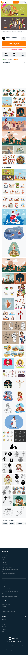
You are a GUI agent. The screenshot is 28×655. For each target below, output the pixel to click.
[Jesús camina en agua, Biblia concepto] (13, 285)
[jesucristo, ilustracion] (13, 144)
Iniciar (21, 2)
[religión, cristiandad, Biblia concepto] (13, 301)
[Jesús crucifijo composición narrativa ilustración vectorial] (7, 102)
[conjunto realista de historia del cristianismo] (13, 488)
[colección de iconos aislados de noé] (8, 189)
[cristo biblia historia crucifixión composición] (8, 330)
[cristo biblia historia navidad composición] (7, 133)
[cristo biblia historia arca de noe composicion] (13, 159)
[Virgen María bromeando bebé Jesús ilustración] (5, 439)
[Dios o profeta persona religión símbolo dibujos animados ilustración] (8, 510)
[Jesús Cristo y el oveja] (8, 534)
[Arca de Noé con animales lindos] (7, 200)
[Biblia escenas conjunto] (8, 393)
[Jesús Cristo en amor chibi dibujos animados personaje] (8, 465)
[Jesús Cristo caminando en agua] (13, 572)
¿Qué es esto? (15, 59)
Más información (6, 62)
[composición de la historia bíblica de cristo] (17, 367)
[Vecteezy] (2, 2)
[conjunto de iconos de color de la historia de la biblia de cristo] (13, 92)
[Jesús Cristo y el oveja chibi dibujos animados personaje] (8, 477)
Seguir (23, 38)
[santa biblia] (8, 381)
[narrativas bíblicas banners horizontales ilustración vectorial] (8, 214)
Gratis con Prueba (14, 43)
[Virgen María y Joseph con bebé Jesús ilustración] (6, 368)
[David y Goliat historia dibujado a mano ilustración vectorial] (8, 179)
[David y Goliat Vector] (8, 171)
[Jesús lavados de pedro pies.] (13, 608)
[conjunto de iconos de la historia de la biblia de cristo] (8, 112)
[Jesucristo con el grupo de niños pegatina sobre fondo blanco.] (8, 122)
